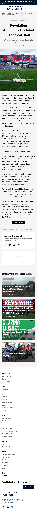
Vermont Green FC (8, 437)
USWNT (4, 405)
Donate (4, 460)
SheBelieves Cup (7, 408)
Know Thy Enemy (7, 376)
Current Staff (6, 457)
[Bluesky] (12, 507)
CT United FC (6, 444)
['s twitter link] (3, 507)
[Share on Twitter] (10, 245)
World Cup (5, 421)
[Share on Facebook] (6, 245)
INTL (3, 415)
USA (3, 394)
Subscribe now (18, 222)
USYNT (4, 410)
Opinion (4, 379)
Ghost (18, 501)
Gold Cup (5, 399)
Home (3, 13)
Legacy (4, 387)
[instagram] (8, 507)
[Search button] (34, 8)
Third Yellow (6, 382)
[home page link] (14, 8)
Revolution (6, 373)
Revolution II (6, 447)
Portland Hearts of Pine (9, 431)
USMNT (4, 397)
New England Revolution (13, 13)
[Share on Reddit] (14, 245)
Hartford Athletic (7, 428)
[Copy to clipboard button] (18, 245)
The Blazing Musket (8, 502)
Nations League (7, 402)
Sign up (4, 473)
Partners (4, 465)
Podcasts (5, 463)
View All (29, 274)
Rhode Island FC (7, 434)
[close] (34, 2)
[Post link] (18, 287)
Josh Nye (23, 45)
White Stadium (6, 389)
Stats (3, 468)
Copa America (6, 418)
